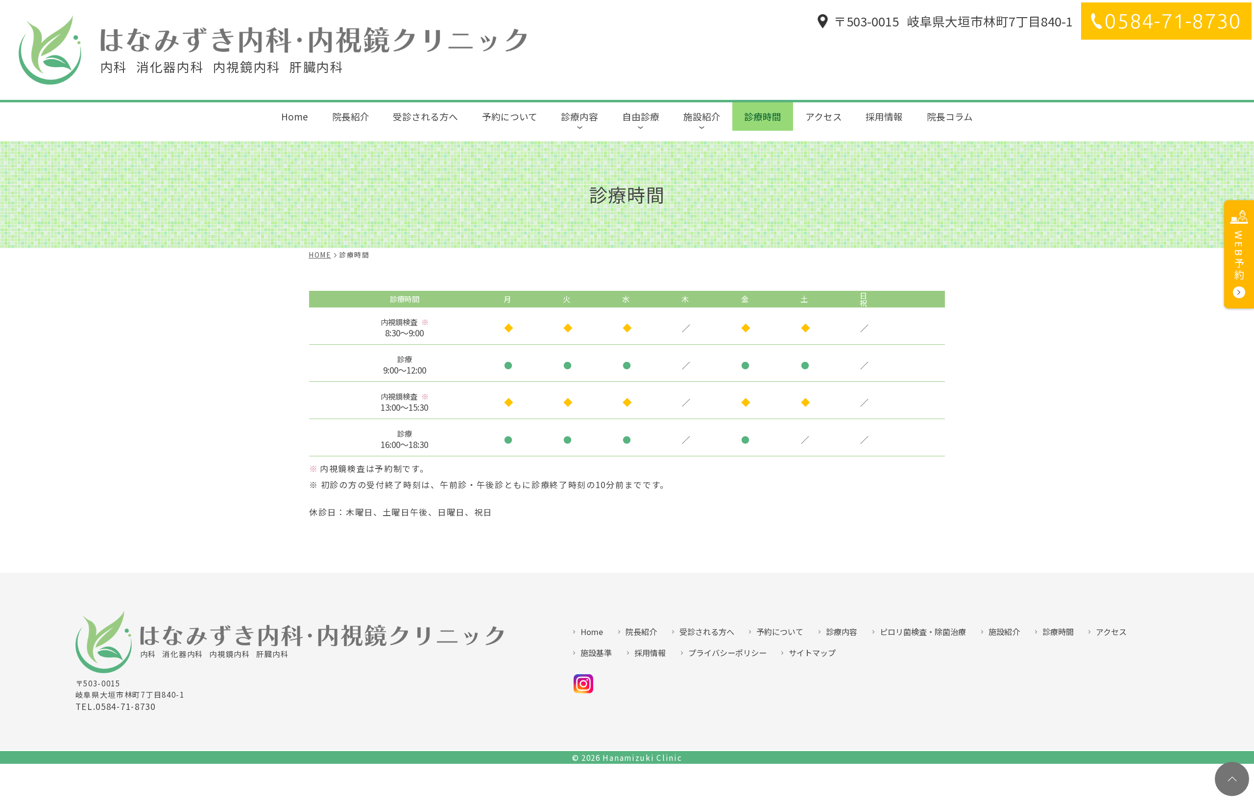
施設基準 (596, 653)
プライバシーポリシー (727, 653)
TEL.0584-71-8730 (115, 706)
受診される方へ (425, 116)
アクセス (823, 116)
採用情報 (884, 116)
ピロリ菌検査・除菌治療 (923, 631)
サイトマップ (812, 653)
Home (294, 116)
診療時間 (762, 116)
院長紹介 (350, 116)
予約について (509, 116)
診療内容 (579, 116)
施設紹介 (702, 116)
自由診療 (640, 116)
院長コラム (950, 116)
